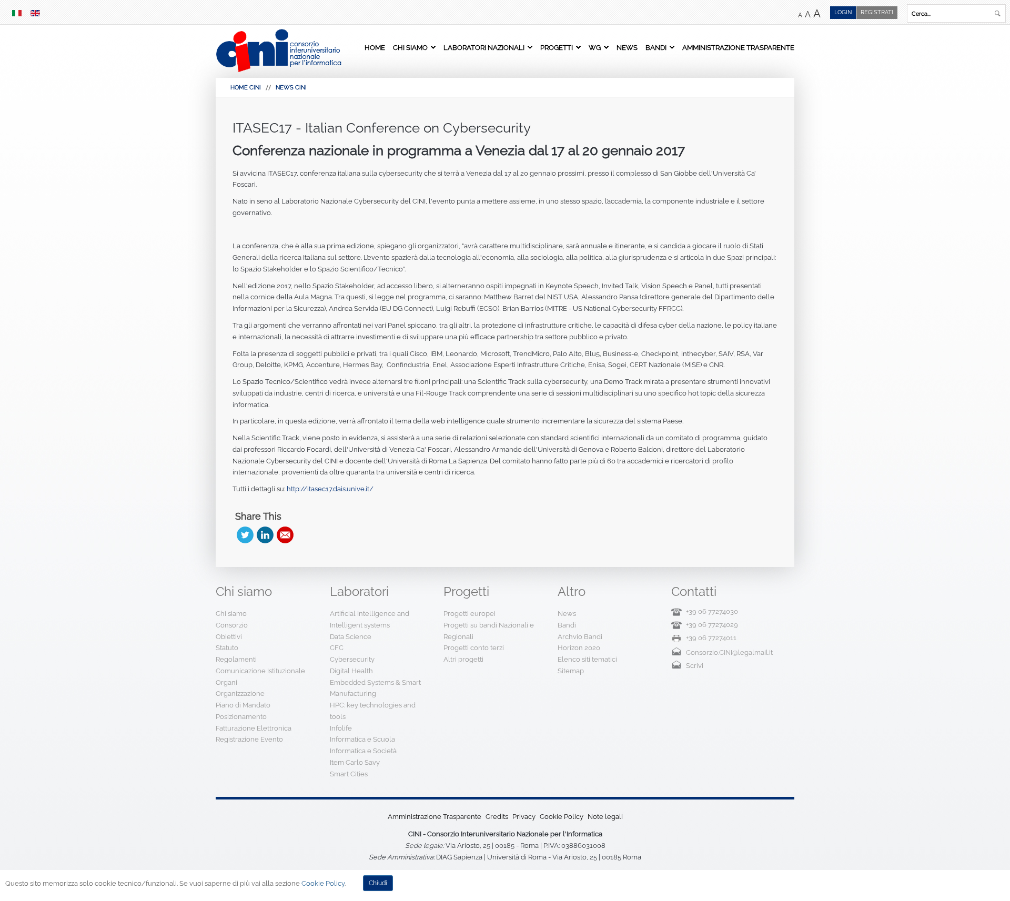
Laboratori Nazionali (483, 47)
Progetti (556, 47)
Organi (226, 682)
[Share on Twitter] (245, 535)
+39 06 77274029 (712, 625)
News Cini (291, 87)
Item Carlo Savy (355, 762)
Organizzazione (240, 693)
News (627, 47)
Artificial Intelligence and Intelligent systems (369, 619)
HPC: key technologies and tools (373, 711)
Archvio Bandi (580, 637)
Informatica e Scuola (362, 739)
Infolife (341, 728)
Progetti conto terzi (473, 648)
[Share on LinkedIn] (265, 535)
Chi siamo (410, 47)
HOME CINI (245, 87)
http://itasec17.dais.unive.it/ (330, 489)
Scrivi (694, 666)
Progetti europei (469, 613)
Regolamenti (236, 659)
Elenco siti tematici (587, 659)
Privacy (524, 817)
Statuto (227, 648)
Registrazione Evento (249, 739)
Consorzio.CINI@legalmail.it (729, 652)
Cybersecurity (352, 659)
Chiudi (378, 883)
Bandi (655, 47)
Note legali (605, 817)
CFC (337, 648)
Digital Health (351, 671)
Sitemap (571, 671)
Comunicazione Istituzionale (260, 671)
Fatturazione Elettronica (253, 728)
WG (595, 47)
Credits (497, 817)
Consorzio (232, 625)
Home (375, 47)
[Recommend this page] (285, 535)
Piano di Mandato (243, 705)
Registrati (877, 12)
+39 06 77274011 (711, 638)
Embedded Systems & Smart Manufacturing (375, 688)
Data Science (350, 637)
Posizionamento (241, 717)
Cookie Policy (561, 817)
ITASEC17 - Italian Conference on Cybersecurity (382, 128)
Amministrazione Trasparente (738, 47)
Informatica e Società (363, 751)
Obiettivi (229, 637)
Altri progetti (463, 659)
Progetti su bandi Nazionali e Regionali (488, 631)
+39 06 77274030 (712, 611)
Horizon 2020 (579, 648)
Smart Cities (349, 774)
